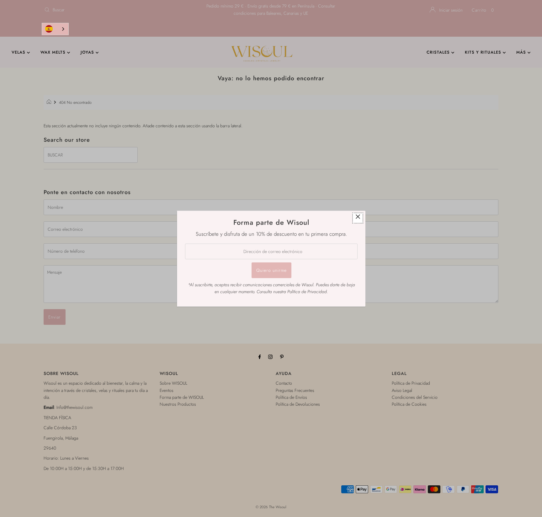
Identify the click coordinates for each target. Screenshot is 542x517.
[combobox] (55, 29)
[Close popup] (357, 217)
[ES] (55, 29)
